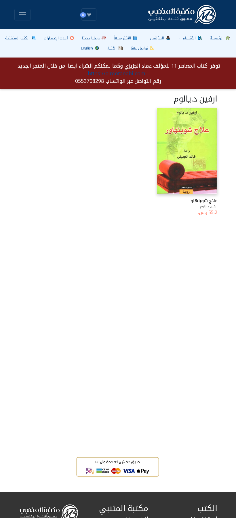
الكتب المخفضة (18, 38)
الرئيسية (217, 38)
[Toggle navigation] (22, 14)
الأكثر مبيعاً (123, 38)
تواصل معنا (140, 48)
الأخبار (112, 48)
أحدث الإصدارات (56, 38)
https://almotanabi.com (116, 73)
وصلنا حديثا (91, 38)
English (87, 48)
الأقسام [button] (189, 38)
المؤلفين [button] (157, 38)
